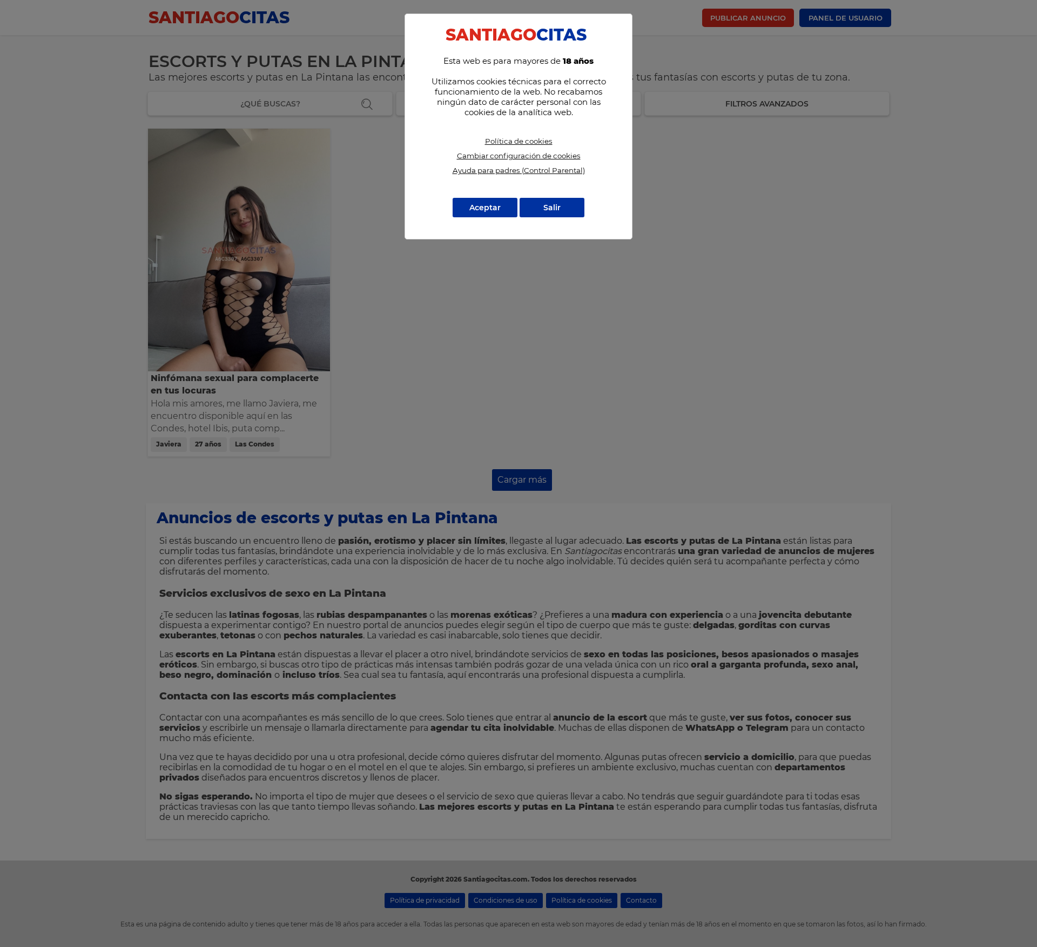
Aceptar (485, 207)
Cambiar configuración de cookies (519, 155)
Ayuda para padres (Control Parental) (519, 170)
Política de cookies (519, 141)
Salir (552, 207)
